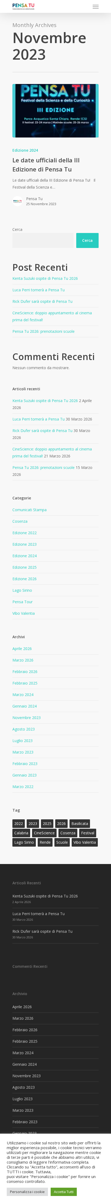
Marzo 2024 (22, 694)
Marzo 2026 (22, 660)
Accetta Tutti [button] (64, 1191)
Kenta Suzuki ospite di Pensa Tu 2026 (45, 278)
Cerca (17, 229)
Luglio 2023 (22, 740)
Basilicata (79, 823)
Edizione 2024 (25, 150)
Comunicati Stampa (29, 509)
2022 (18, 823)
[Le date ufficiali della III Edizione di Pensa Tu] (55, 110)
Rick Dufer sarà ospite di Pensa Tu (42, 301)
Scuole (62, 842)
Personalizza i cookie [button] (27, 1191)
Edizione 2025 (24, 567)
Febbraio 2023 (24, 763)
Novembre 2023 (26, 717)
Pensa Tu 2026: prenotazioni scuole (43, 331)
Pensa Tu (34, 198)
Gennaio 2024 (24, 706)
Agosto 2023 (23, 729)
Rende (45, 842)
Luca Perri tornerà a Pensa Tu (38, 289)
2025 (47, 823)
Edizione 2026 (24, 578)
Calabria (21, 832)
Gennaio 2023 (24, 775)
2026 (61, 823)
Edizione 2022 (24, 532)
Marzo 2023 (22, 752)
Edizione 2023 (24, 544)
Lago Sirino (22, 590)
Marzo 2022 (22, 786)
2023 (33, 823)
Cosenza (19, 521)
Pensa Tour (22, 601)
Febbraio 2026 (24, 671)
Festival (87, 832)
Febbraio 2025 (24, 683)
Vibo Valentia (23, 613)
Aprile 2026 (22, 648)
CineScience (44, 832)
